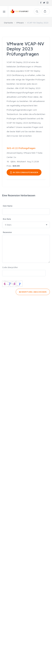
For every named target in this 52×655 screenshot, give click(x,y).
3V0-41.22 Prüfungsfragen (21, 148)
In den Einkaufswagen (25, 172)
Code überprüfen (10, 267)
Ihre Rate (7, 219)
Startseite (8, 22)
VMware (20, 22)
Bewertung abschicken (33, 292)
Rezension (7, 232)
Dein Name (7, 206)
